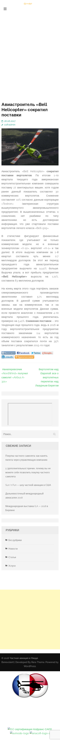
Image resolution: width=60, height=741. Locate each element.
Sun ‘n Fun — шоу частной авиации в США (28, 485)
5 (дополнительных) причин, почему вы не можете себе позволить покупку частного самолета (28, 472)
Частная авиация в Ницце (24, 658)
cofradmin (9, 124)
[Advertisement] (30, 62)
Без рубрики (15, 540)
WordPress (30, 666)
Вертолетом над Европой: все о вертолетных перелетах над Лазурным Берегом (47, 377)
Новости (13, 548)
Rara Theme (37, 662)
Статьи (12, 557)
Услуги (12, 565)
